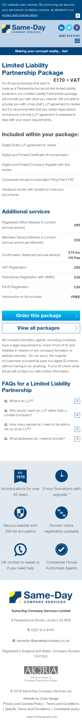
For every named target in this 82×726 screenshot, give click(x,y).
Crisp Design (49, 699)
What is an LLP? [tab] (41, 401)
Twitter (69, 27)
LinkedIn (61, 27)
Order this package (38, 315)
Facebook (76, 27)
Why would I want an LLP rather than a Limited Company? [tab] (41, 413)
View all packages (38, 328)
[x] (78, 15)
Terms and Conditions (62, 704)
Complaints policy (67, 709)
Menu (77, 41)
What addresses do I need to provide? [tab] (41, 439)
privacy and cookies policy (20, 15)
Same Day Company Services (24, 28)
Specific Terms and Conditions (28, 709)
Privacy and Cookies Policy (23, 704)
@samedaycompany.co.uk (50, 641)
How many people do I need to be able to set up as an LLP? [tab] (41, 427)
